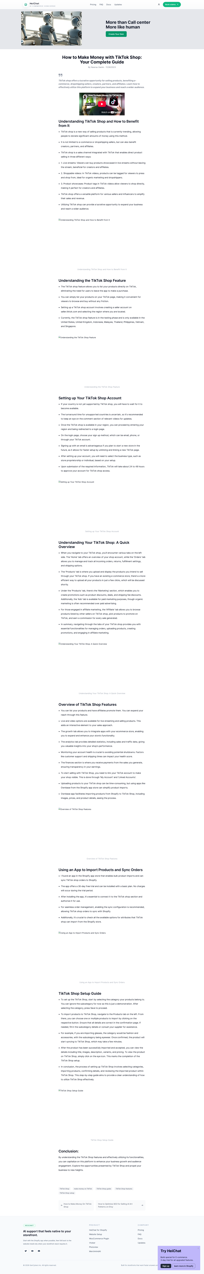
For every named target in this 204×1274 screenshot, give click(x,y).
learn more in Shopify (183, 1266)
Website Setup (95, 1234)
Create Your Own (116, 34)
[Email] (39, 1251)
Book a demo (170, 4)
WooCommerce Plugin (99, 1238)
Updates (118, 4)
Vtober (92, 1243)
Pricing (93, 4)
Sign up (165, 1266)
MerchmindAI (95, 1251)
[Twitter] (25, 1251)
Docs (108, 4)
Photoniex (93, 1247)
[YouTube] (32, 1251)
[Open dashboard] (159, 4)
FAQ (101, 4)
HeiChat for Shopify (98, 1230)
